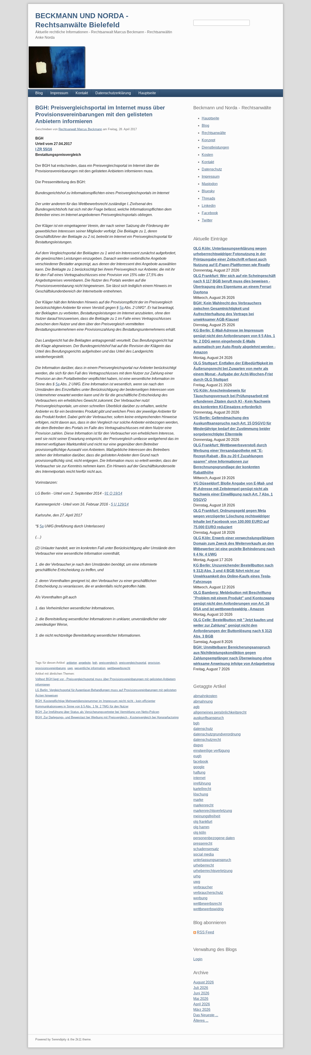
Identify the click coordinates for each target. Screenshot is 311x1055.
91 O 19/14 (113, 493)
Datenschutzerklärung (113, 93)
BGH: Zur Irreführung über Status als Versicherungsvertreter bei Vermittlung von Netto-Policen (97, 712)
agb (196, 707)
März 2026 (201, 1010)
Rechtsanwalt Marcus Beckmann (80, 129)
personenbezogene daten (214, 838)
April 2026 (201, 1004)
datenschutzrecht (207, 740)
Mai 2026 (200, 999)
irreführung (202, 783)
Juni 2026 (201, 993)
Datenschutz (212, 169)
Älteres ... (200, 1020)
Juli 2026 (200, 988)
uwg (70, 668)
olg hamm (201, 827)
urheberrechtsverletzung (212, 871)
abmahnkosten (205, 696)
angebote (85, 662)
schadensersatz (206, 849)
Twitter (207, 220)
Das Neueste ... (205, 1015)
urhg (197, 876)
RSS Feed (205, 932)
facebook (200, 761)
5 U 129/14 (120, 504)
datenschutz (203, 729)
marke (198, 800)
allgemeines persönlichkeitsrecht (219, 712)
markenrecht (203, 805)
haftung (199, 772)
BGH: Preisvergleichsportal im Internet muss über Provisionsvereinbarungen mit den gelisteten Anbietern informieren (100, 114)
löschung (200, 794)
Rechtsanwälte (214, 133)
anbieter (71, 662)
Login (197, 959)
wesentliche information (89, 668)
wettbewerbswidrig (208, 909)
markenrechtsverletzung (212, 811)
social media (203, 854)
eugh (197, 756)
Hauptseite (147, 93)
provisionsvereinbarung (50, 668)
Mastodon (210, 184)
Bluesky (208, 191)
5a (122, 308)
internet (199, 778)
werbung (200, 898)
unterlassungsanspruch (212, 860)
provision (154, 662)
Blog (39, 93)
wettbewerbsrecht (118, 668)
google (198, 767)
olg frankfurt (202, 822)
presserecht (202, 843)
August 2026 (203, 982)
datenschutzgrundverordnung (217, 734)
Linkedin (209, 206)
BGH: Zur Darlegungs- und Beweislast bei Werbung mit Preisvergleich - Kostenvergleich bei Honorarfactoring (106, 717)
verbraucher (203, 887)
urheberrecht (203, 865)
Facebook (210, 213)
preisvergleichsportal (132, 662)
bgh (94, 662)
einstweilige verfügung (211, 750)
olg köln (199, 832)
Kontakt (82, 93)
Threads (208, 198)
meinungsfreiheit (206, 816)
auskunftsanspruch (208, 718)
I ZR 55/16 (43, 149)
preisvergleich (108, 662)
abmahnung (203, 701)
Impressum (59, 93)
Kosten (207, 155)
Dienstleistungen (215, 147)
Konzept (208, 140)
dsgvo (198, 745)
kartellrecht (202, 789)
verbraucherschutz (208, 893)
